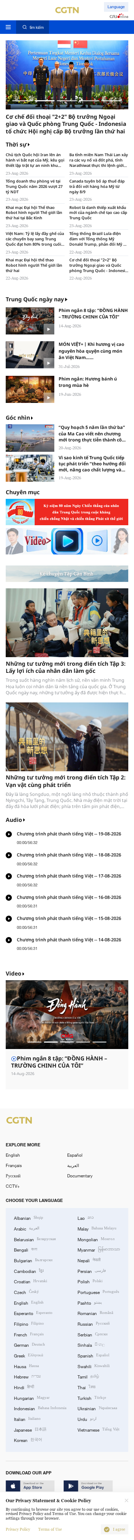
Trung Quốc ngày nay (35, 299)
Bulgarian (33, 1260)
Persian (92, 1270)
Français (14, 1165)
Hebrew (27, 1376)
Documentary (80, 1175)
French (29, 1334)
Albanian (28, 1217)
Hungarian (32, 1397)
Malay (97, 1228)
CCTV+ (13, 1186)
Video (13, 973)
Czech (26, 1291)
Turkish (92, 1397)
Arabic (26, 1228)
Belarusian (35, 1238)
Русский (13, 1175)
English (13, 1155)
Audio (14, 820)
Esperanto (33, 1312)
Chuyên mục (23, 492)
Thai (86, 1386)
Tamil (88, 1376)
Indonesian (40, 1408)
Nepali (89, 1260)
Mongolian (96, 1238)
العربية (73, 1165)
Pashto (90, 1302)
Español (75, 1155)
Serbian (93, 1334)
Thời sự (16, 144)
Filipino (29, 1323)
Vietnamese (98, 1429)
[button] (22, 100)
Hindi (24, 1386)
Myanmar (99, 1249)
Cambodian (29, 1270)
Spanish (93, 1355)
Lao (86, 1217)
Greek (28, 1355)
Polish (90, 1281)
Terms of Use (50, 1529)
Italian (27, 1418)
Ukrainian (97, 1408)
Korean (28, 1439)
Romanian (95, 1312)
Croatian (30, 1281)
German (29, 1344)
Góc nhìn (18, 417)
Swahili (94, 1365)
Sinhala (91, 1344)
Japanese (30, 1429)
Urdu (87, 1418)
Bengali (25, 1249)
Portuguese (98, 1291)
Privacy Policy (18, 1529)
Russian (94, 1323)
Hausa (26, 1365)
